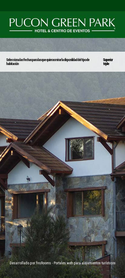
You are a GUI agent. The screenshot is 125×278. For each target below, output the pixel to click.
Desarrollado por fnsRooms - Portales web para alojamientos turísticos (63, 263)
